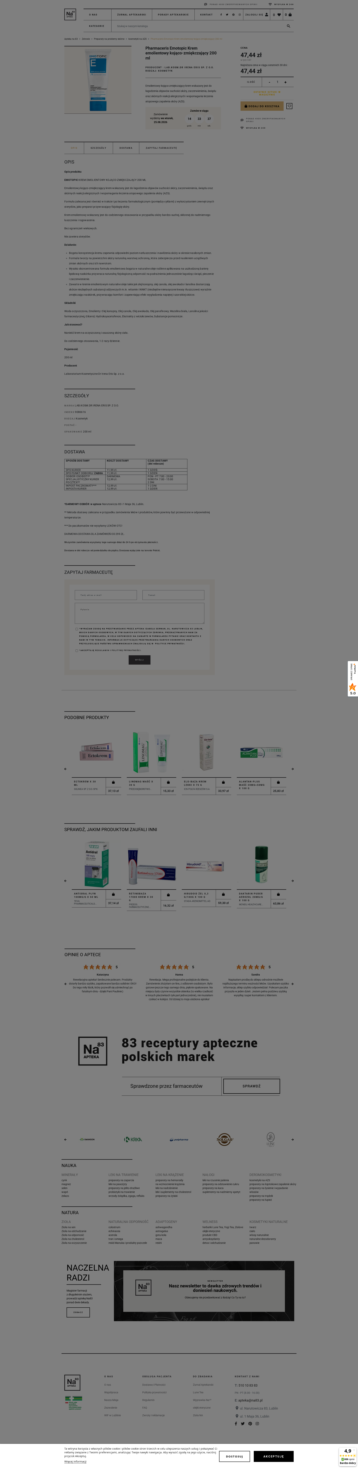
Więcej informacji (75, 1461)
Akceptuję (273, 1456)
